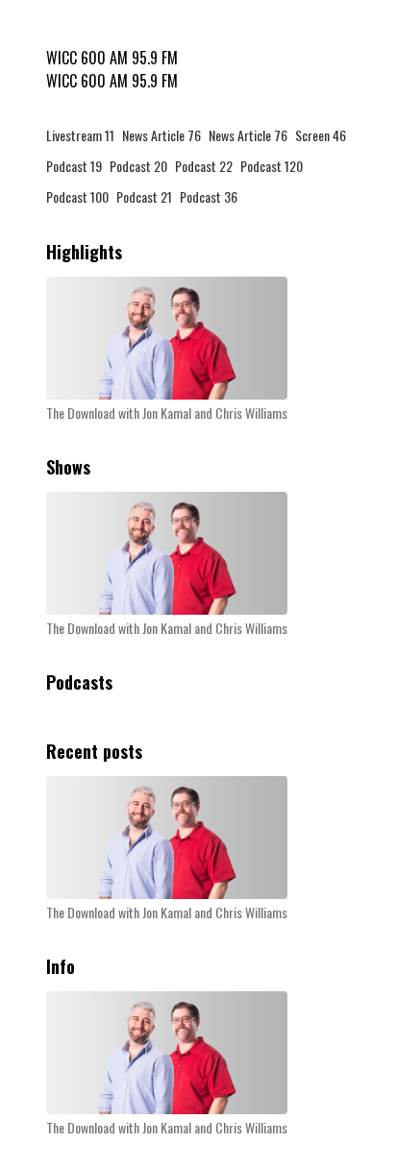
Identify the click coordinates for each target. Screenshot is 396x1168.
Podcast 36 (208, 196)
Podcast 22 (204, 166)
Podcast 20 (138, 166)
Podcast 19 (74, 166)
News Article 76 (161, 135)
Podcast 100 (77, 196)
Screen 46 (320, 135)
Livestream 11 (80, 135)
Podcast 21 (144, 196)
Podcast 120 (271, 166)
